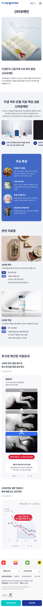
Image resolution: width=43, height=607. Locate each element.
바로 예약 (32, 603)
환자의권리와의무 (27, 576)
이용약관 (16, 576)
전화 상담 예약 (11, 603)
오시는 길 (37, 576)
